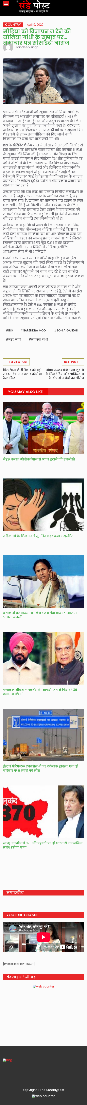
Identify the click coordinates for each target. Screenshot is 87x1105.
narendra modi (35, 330)
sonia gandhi (67, 330)
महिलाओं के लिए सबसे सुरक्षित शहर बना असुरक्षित (38, 536)
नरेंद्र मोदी (14, 340)
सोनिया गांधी (39, 340)
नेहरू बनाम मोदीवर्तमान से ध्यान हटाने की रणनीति (39, 459)
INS (10, 330)
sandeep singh (27, 47)
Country (13, 25)
